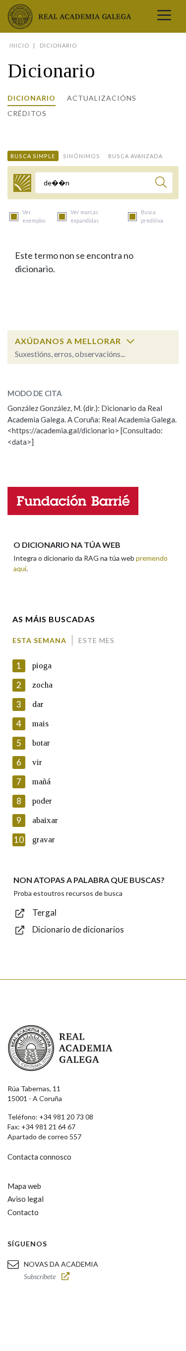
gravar (43, 839)
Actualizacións (101, 98)
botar (41, 743)
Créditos (27, 113)
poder (42, 801)
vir (37, 762)
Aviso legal (25, 1198)
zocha (42, 685)
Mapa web (24, 1185)
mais (40, 723)
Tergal (44, 912)
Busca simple (32, 156)
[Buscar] (161, 183)
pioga (42, 665)
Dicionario (31, 98)
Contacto (23, 1212)
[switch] (130, 341)
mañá (41, 781)
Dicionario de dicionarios (78, 929)
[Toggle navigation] (164, 16)
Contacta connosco (39, 1156)
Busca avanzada (135, 156)
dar (38, 704)
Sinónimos (81, 156)
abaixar (45, 820)
